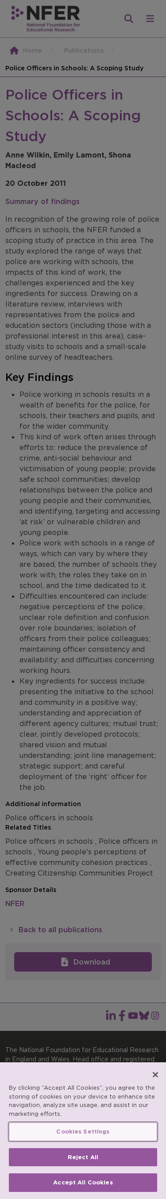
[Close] (155, 1074)
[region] (83, 1130)
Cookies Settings (82, 1131)
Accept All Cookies (82, 1182)
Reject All (83, 1157)
